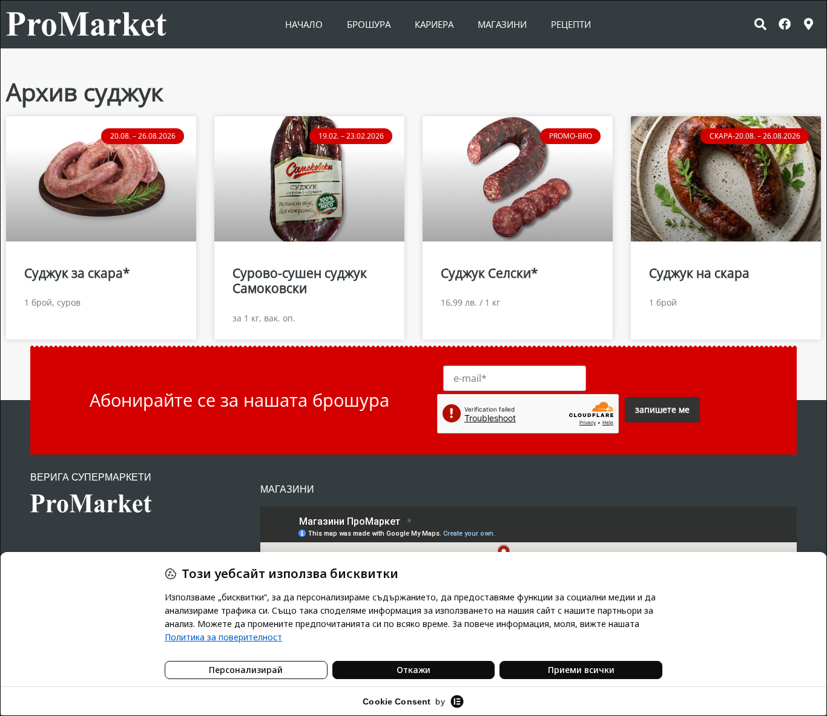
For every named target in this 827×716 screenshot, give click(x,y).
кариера (434, 24)
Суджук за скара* (77, 272)
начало (304, 24)
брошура (368, 24)
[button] (760, 24)
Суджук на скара (699, 272)
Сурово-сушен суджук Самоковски (299, 280)
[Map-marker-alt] (809, 24)
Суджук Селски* (489, 272)
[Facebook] (785, 24)
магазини (502, 24)
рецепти (571, 24)
